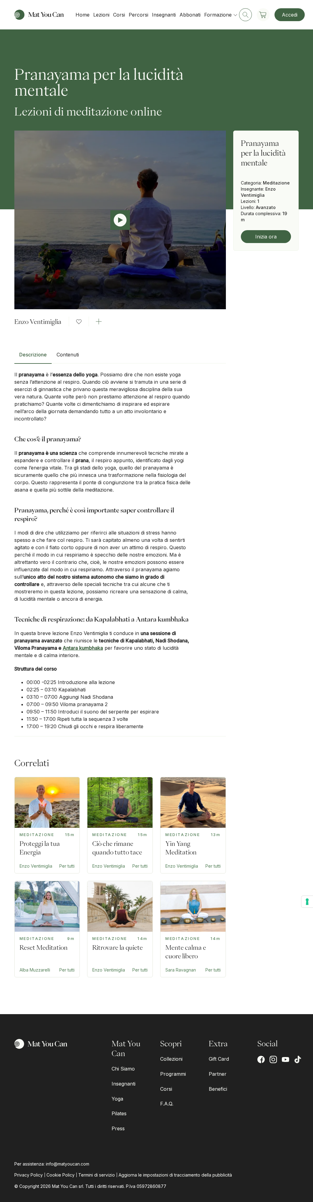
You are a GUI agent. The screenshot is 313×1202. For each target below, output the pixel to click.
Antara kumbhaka (83, 648)
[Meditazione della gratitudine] (193, 929)
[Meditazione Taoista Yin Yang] (193, 825)
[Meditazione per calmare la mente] (120, 929)
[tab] (33, 357)
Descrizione (33, 355)
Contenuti (68, 355)
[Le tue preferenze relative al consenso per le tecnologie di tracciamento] (307, 901)
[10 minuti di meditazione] (47, 929)
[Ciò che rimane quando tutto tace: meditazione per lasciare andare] (120, 825)
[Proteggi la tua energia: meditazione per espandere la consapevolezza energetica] (47, 825)
